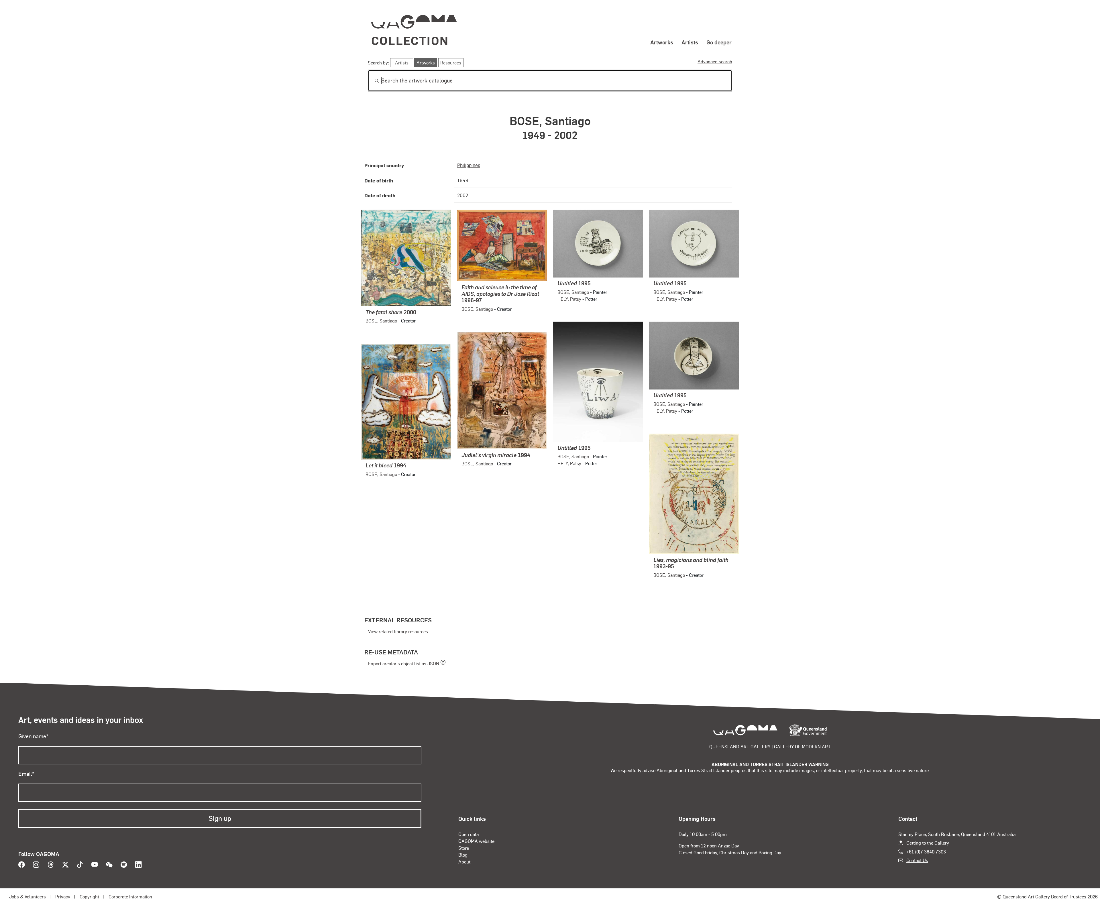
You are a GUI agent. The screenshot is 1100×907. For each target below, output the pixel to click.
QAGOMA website (476, 841)
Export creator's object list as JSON (403, 663)
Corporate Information (130, 897)
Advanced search (715, 61)
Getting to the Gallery (927, 843)
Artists (689, 42)
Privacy (62, 897)
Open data (468, 834)
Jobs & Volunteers (27, 897)
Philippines (468, 165)
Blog (462, 855)
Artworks (661, 42)
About (464, 862)
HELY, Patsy (569, 299)
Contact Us (917, 860)
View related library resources (398, 631)
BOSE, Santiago (381, 321)
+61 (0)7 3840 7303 (926, 852)
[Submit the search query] (372, 81)
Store (463, 848)
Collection (410, 40)
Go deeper (719, 42)
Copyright (89, 897)
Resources (450, 63)
